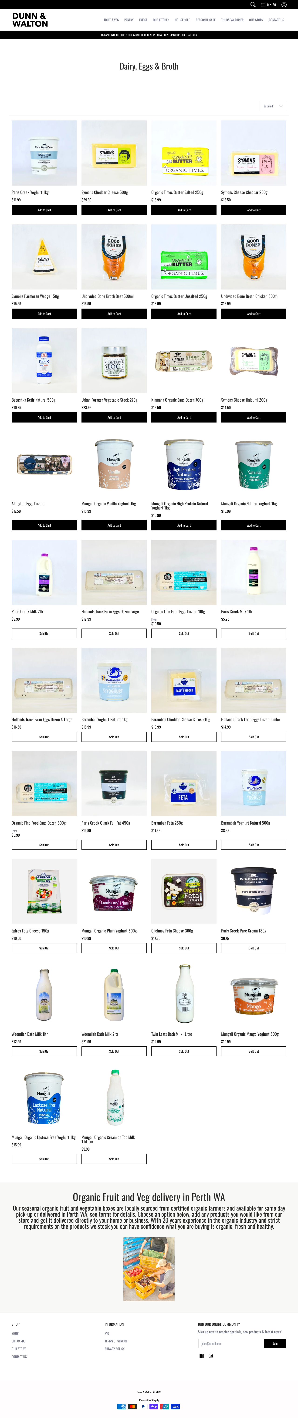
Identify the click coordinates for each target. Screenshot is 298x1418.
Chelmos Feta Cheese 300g (172, 931)
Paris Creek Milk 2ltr (28, 611)
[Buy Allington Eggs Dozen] (44, 464)
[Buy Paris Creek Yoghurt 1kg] (44, 153)
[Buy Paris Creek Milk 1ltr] (253, 572)
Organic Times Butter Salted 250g (177, 192)
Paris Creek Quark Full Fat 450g (105, 823)
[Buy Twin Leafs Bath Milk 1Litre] (184, 994)
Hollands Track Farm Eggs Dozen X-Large (42, 719)
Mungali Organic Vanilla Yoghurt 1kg (108, 503)
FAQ (107, 1333)
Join (275, 1343)
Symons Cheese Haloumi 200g (244, 400)
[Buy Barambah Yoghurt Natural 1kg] (114, 680)
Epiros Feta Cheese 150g (30, 931)
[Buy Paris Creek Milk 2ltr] (44, 572)
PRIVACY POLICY (115, 1348)
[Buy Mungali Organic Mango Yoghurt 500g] (253, 994)
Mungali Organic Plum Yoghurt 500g (109, 931)
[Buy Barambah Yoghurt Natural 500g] (253, 783)
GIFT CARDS (18, 1340)
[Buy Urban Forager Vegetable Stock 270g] (114, 360)
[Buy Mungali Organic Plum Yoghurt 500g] (114, 891)
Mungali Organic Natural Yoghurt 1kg (249, 503)
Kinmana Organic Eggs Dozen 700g (177, 400)
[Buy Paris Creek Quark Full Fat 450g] (114, 783)
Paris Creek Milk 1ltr (237, 611)
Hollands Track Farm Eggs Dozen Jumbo (250, 719)
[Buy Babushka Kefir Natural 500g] (44, 360)
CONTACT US (19, 1356)
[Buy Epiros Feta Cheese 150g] (44, 891)
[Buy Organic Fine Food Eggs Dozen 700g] (184, 572)
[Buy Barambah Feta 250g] (184, 783)
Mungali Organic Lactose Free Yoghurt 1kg (44, 1137)
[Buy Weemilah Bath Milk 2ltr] (114, 994)
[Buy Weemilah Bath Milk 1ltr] (44, 994)
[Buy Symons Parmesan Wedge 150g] (44, 257)
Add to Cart (44, 209)
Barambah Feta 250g (167, 823)
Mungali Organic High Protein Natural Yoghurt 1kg (179, 505)
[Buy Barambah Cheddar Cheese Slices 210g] (184, 680)
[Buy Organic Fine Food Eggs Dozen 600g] (44, 783)
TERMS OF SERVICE (116, 1340)
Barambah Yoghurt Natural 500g (245, 823)
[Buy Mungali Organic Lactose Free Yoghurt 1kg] (44, 1098)
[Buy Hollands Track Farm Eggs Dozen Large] (114, 572)
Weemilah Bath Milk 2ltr (99, 1034)
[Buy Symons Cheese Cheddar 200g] (253, 153)
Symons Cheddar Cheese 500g (104, 192)
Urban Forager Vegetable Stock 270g (109, 400)
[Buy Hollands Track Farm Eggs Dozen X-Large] (44, 680)
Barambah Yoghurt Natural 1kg (104, 719)
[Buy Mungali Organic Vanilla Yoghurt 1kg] (114, 464)
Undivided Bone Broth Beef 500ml (107, 296)
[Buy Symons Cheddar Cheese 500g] (114, 153)
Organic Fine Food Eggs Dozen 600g (39, 823)
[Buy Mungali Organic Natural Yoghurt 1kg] (253, 464)
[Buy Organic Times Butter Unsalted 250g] (184, 257)
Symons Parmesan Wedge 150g (35, 296)
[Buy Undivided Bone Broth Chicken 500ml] (253, 257)
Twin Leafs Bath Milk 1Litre (171, 1034)
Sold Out (44, 633)
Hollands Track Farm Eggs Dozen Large (110, 611)
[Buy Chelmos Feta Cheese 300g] (184, 891)
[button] (201, 1356)
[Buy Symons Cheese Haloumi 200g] (253, 360)
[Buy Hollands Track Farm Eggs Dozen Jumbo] (253, 680)
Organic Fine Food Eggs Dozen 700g (178, 611)
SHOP (15, 1333)
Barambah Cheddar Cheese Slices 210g (180, 719)
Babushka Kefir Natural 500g (33, 400)
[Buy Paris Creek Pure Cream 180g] (253, 891)
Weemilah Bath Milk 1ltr (30, 1034)
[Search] (253, 4)
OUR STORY (19, 1348)
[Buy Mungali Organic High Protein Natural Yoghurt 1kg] (184, 464)
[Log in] (284, 4)
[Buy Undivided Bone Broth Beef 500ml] (114, 257)
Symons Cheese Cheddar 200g (244, 192)
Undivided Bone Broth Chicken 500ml (249, 296)
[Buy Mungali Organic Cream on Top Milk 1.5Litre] (114, 1098)
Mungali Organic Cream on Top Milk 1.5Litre (108, 1139)
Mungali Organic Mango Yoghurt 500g (250, 1034)
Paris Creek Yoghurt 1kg (30, 192)
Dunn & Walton (144, 1392)
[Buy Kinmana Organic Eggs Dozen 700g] (184, 360)
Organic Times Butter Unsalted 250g (179, 296)
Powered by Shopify (149, 1400)
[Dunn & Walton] (30, 19)
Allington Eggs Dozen (27, 503)
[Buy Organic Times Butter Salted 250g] (184, 153)
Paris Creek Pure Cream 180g (243, 931)
